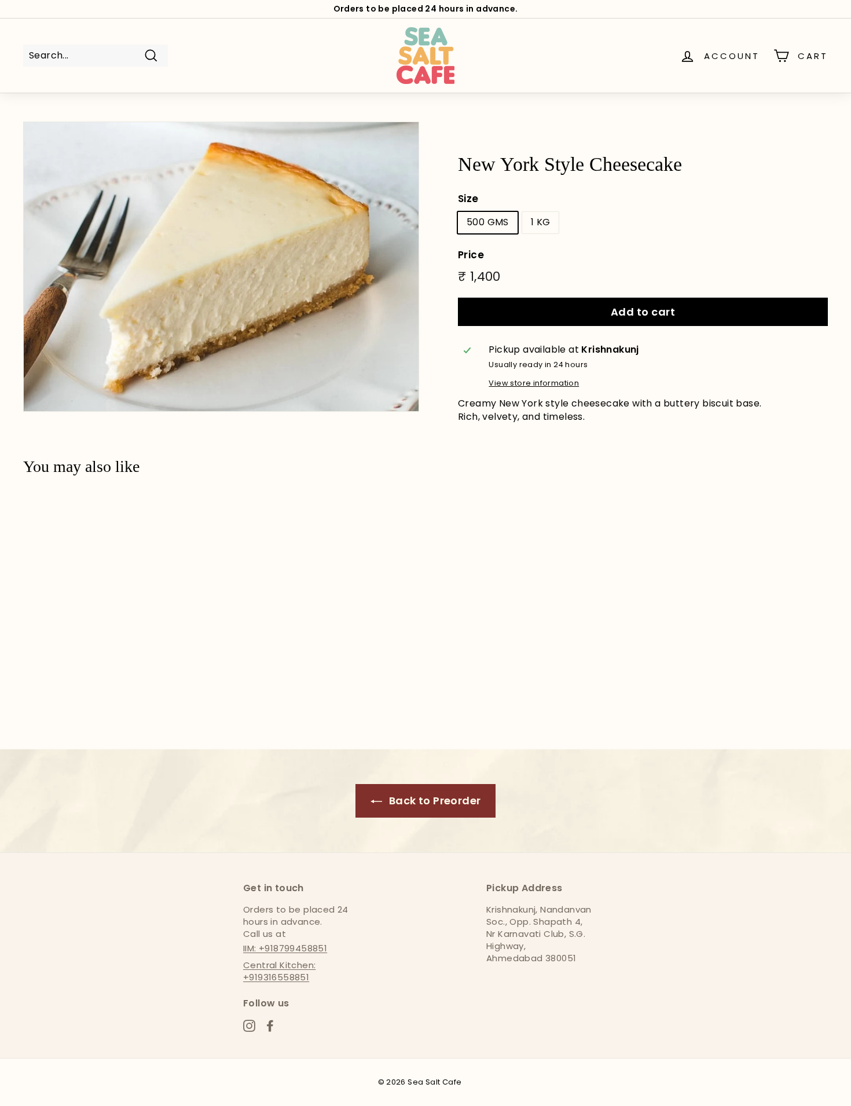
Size (468, 199)
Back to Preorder (434, 800)
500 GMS (488, 222)
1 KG (541, 222)
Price (471, 255)
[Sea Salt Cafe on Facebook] (270, 1025)
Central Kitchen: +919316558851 (279, 971)
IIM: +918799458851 (285, 948)
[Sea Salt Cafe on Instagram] (249, 1025)
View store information (534, 383)
